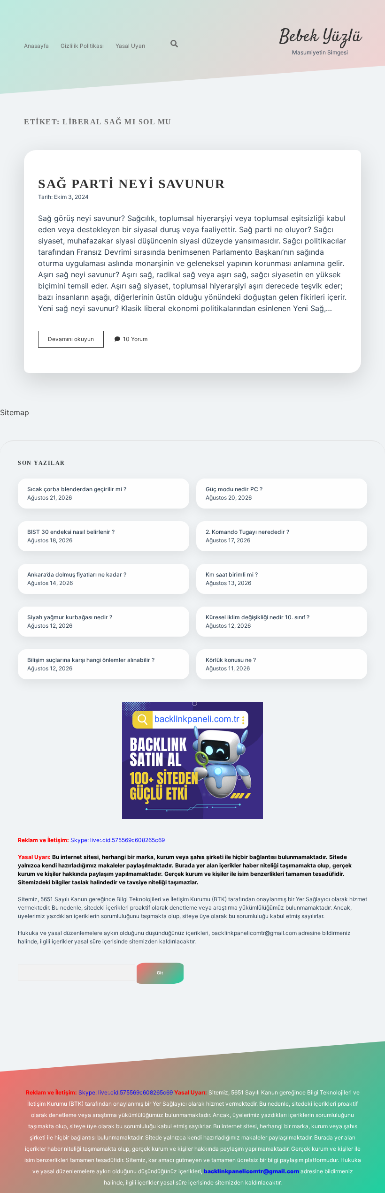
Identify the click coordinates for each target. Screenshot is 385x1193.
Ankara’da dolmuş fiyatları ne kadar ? (76, 574)
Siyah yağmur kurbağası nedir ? (69, 617)
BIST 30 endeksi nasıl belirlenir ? (71, 531)
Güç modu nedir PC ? (234, 489)
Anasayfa (36, 45)
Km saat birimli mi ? (232, 574)
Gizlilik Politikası (82, 45)
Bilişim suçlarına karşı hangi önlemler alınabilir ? (90, 659)
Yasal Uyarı (130, 45)
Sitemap (14, 412)
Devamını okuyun (76, 341)
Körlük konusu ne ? (231, 659)
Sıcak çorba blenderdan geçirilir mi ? (76, 489)
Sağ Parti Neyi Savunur (131, 183)
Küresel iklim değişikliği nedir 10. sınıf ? (257, 617)
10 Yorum (135, 338)
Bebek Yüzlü (320, 36)
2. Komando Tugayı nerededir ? (247, 531)
